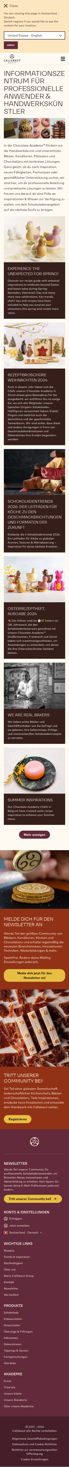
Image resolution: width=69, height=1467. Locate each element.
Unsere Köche (13, 1393)
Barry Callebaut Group (19, 1276)
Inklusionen (11, 1338)
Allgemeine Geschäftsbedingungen (34, 1438)
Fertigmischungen (15, 1357)
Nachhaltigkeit (13, 1263)
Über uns (10, 1269)
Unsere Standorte (15, 1400)
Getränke (10, 1363)
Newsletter (11, 1288)
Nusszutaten (12, 1325)
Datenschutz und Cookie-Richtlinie (34, 1444)
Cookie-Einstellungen (34, 1459)
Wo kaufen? (11, 1295)
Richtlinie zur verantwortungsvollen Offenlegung (34, 1452)
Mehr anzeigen (34, 835)
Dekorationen (12, 1344)
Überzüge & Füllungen (18, 1331)
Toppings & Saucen (16, 1350)
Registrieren (18, 1119)
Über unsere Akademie (19, 1406)
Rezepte (9, 1250)
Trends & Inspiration (17, 1257)
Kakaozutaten (13, 1319)
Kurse (7, 1381)
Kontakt (9, 1282)
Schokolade (11, 1312)
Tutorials (9, 1387)
